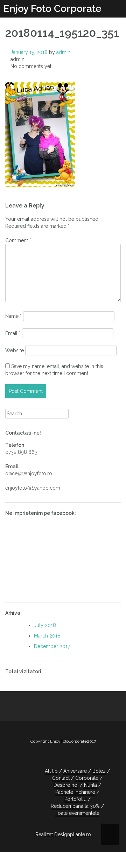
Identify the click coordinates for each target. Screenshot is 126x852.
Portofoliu (75, 799)
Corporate (86, 778)
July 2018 (45, 625)
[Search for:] (37, 413)
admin (63, 52)
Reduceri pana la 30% (75, 806)
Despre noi (66, 785)
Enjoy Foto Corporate (53, 8)
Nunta (90, 785)
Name (13, 316)
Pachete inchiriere (75, 792)
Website (14, 350)
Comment (18, 240)
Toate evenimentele (77, 813)
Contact (61, 778)
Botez (99, 771)
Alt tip (51, 771)
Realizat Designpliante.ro (63, 834)
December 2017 (52, 646)
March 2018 (47, 636)
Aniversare (75, 771)
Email (13, 333)
